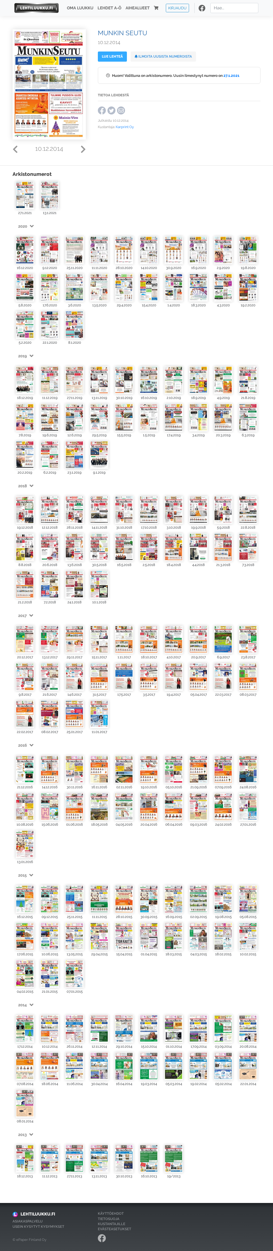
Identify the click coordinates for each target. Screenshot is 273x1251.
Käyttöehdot (111, 1214)
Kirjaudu (177, 8)
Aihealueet (138, 8)
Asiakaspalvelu (28, 1221)
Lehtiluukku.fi (38, 1214)
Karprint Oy (125, 127)
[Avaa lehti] (25, 195)
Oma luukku (80, 8)
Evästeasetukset (114, 1229)
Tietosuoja (108, 1219)
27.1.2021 (231, 75)
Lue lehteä (112, 56)
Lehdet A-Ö (109, 8)
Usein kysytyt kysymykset (38, 1227)
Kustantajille (111, 1224)
